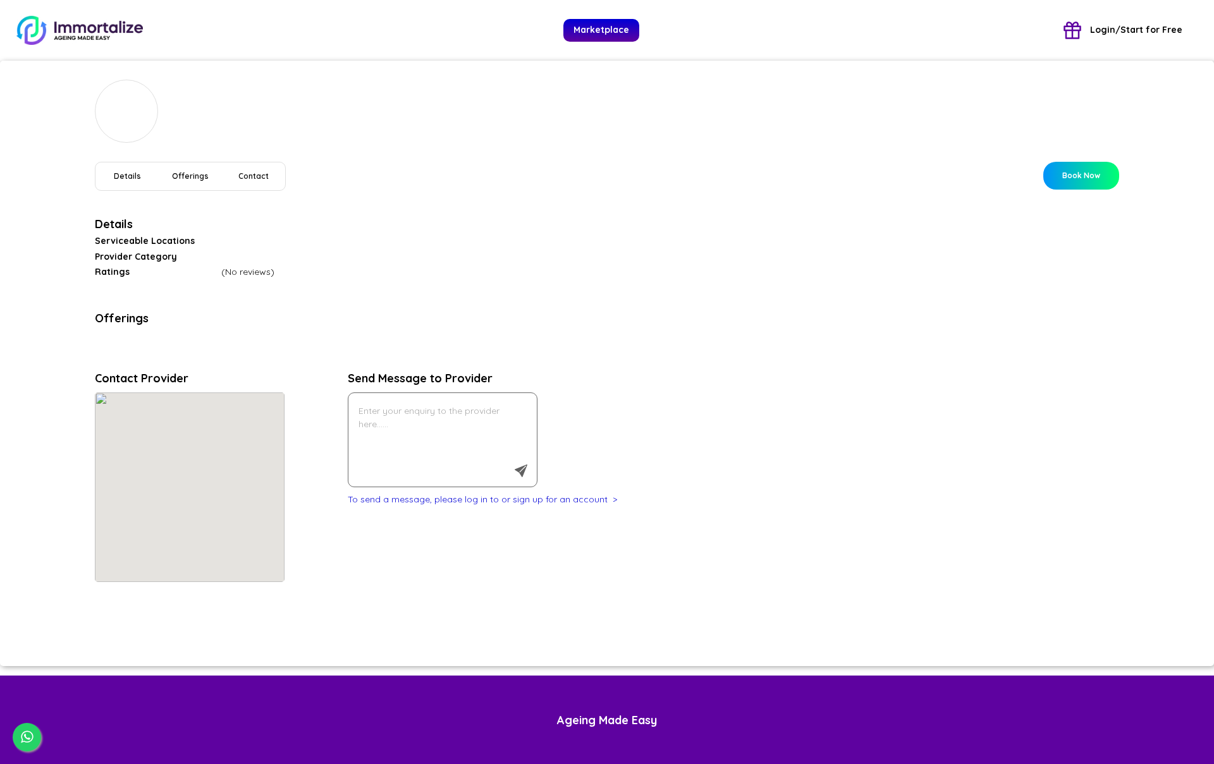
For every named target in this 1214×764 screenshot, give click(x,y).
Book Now (1081, 175)
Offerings (190, 176)
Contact (253, 176)
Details (127, 176)
